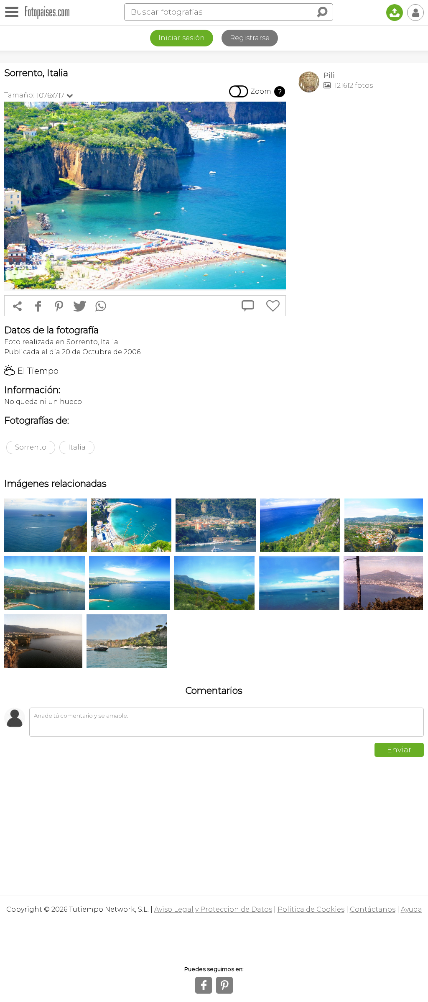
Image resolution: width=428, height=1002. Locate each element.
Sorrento (30, 447)
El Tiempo (31, 371)
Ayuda (411, 909)
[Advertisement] (361, 157)
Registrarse (250, 38)
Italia (77, 447)
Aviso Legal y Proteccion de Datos (213, 909)
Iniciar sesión (181, 38)
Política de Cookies (311, 909)
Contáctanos (372, 909)
